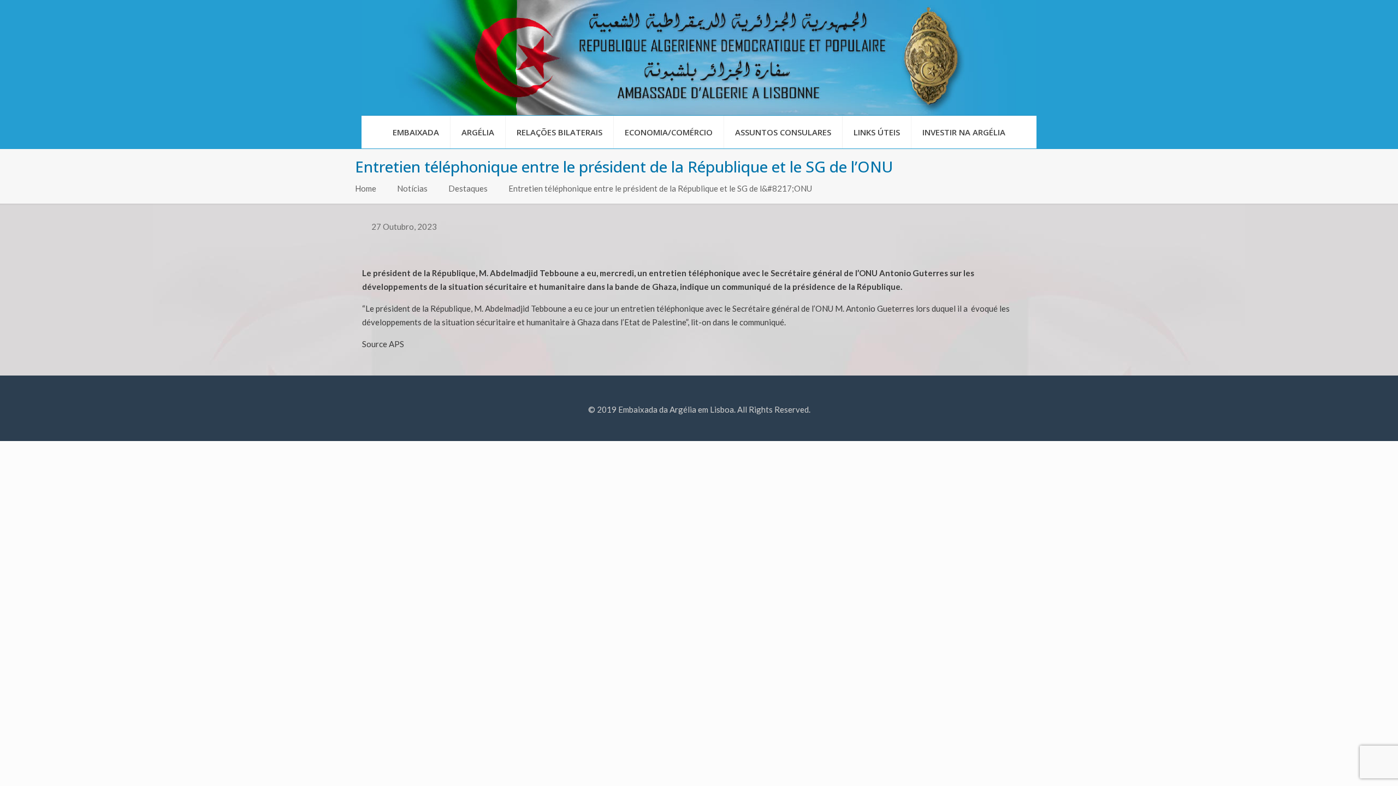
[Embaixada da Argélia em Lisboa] (699, 57)
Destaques (468, 188)
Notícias (412, 188)
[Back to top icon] (1345, 763)
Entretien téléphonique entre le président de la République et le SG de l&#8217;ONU (660, 188)
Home (365, 188)
